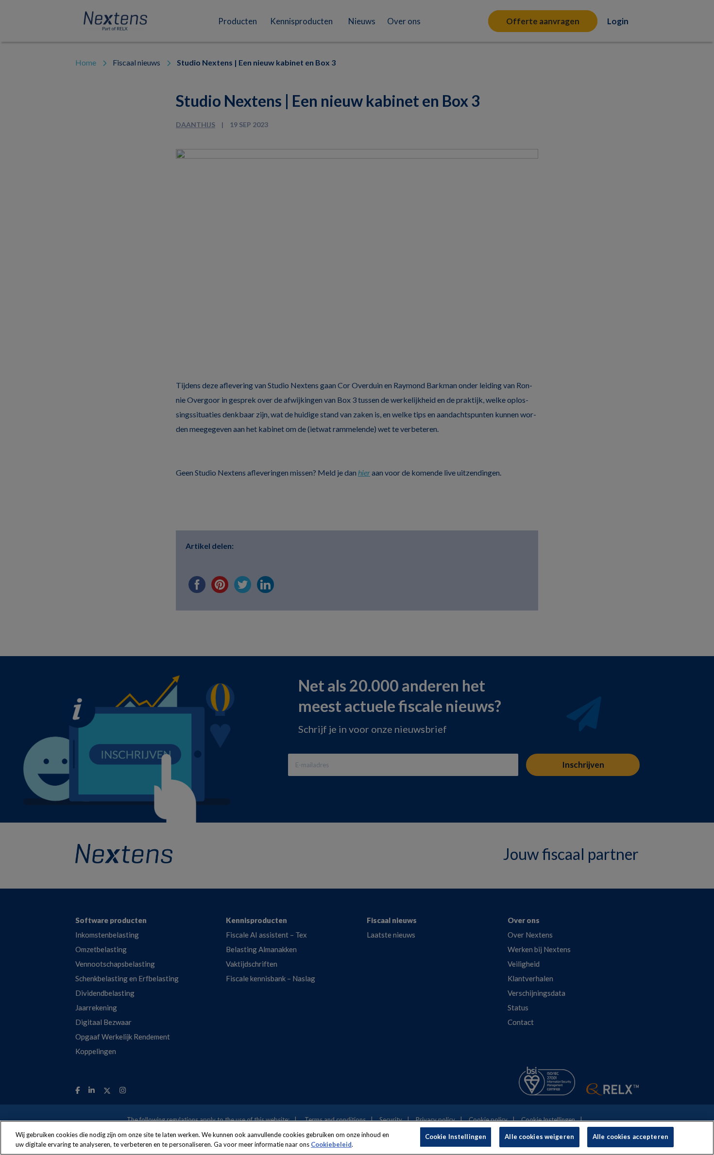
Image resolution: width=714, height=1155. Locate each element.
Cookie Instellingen (455, 1136)
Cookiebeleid (331, 1144)
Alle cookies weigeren (539, 1136)
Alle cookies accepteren (630, 1136)
